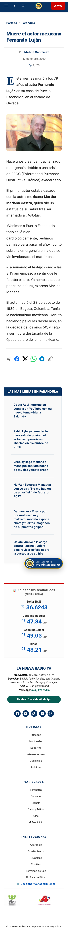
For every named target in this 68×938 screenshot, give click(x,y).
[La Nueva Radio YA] (38, 6)
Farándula (28, 23)
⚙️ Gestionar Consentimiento (35, 884)
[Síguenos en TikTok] (34, 713)
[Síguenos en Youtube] (25, 713)
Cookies (36, 864)
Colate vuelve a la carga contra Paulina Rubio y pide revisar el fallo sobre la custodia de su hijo (32, 547)
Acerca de (36, 844)
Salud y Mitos (36, 809)
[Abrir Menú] (6, 6)
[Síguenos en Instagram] (51, 713)
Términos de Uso (36, 871)
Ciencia (36, 803)
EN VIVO (58, 6)
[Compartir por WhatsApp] (33, 359)
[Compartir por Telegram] (42, 359)
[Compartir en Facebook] (17, 359)
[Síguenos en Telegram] (42, 713)
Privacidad (36, 858)
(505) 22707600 (39, 686)
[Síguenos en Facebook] (17, 713)
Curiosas (36, 796)
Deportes (36, 748)
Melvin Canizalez (36, 52)
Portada (11, 23)
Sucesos (36, 735)
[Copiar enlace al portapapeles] (50, 359)
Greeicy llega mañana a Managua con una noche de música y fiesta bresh (31, 465)
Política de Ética (36, 877)
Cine (36, 816)
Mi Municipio (36, 822)
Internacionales (36, 754)
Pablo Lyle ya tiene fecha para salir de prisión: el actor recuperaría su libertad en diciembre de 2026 (31, 439)
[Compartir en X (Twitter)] (25, 359)
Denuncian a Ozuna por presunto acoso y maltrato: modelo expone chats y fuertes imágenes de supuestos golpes (32, 519)
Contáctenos (36, 851)
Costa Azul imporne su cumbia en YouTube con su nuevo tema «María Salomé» (33, 410)
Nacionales (36, 741)
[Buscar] (23, 6)
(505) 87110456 (40, 690)
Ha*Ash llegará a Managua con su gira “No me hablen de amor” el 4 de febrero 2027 (32, 490)
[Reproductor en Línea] (14, 6)
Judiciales (36, 761)
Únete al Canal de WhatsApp (34, 699)
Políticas (36, 767)
